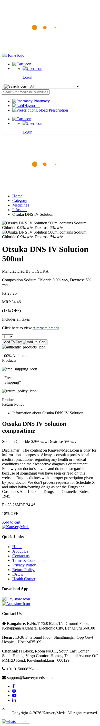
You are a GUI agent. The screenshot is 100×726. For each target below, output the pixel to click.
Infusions (19, 210)
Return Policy (23, 569)
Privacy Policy (24, 565)
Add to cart (11, 522)
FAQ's (17, 574)
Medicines (20, 205)
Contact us (20, 556)
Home (17, 196)
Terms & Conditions (28, 560)
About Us (20, 551)
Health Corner (23, 579)
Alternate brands (46, 328)
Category (19, 200)
